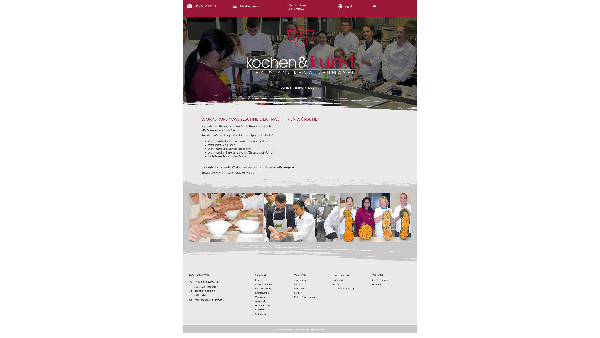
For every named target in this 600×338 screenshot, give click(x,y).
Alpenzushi (260, 301)
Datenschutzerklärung (343, 288)
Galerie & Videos (263, 305)
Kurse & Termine (263, 284)
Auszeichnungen (302, 280)
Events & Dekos (262, 292)
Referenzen (299, 288)
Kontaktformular (380, 280)
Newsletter (377, 284)
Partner (298, 292)
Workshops (260, 297)
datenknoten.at (321, 329)
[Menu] (374, 6)
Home (258, 280)
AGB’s (336, 284)
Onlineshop (261, 313)
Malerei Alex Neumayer (305, 297)
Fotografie (260, 309)
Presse (297, 284)
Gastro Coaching (263, 288)
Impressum (338, 280)
